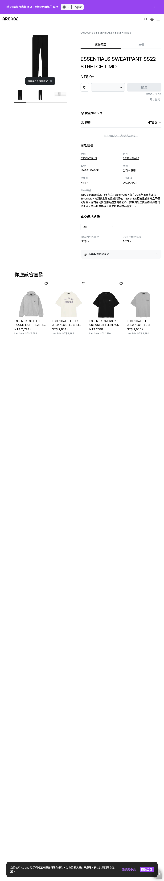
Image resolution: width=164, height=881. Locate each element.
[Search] (146, 19)
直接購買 (101, 44)
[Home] (10, 19)
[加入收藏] (85, 87)
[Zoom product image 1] (40, 54)
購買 (144, 87)
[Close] (51, 81)
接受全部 (146, 869)
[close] (154, 7)
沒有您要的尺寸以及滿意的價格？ (121, 135)
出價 (141, 44)
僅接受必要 (128, 869)
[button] (152, 19)
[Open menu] (158, 19)
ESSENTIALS (104, 32)
